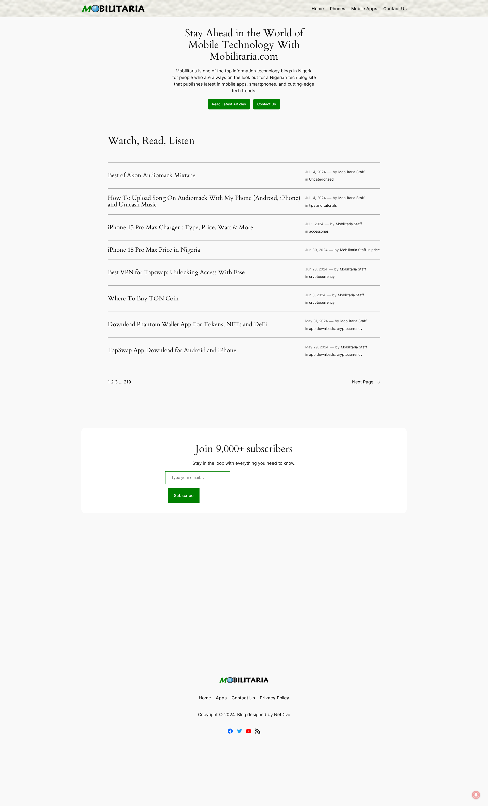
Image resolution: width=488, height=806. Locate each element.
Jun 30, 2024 (316, 250)
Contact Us (266, 104)
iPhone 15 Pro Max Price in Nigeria (154, 250)
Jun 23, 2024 (316, 269)
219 (127, 381)
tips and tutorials (323, 205)
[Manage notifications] (476, 795)
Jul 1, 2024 (314, 224)
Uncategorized (321, 179)
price (375, 250)
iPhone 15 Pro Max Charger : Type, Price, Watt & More (180, 227)
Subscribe (183, 495)
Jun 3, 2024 (315, 295)
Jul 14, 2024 (315, 172)
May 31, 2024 (316, 321)
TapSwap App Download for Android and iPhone (172, 350)
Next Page (366, 381)
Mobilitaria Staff (351, 172)
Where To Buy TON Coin (143, 298)
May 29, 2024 (316, 347)
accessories (319, 231)
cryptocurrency (322, 276)
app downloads (322, 328)
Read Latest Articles (229, 104)
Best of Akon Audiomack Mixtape (151, 175)
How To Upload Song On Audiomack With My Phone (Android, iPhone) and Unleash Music (204, 201)
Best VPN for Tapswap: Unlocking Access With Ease (176, 272)
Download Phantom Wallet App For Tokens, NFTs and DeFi (187, 324)
